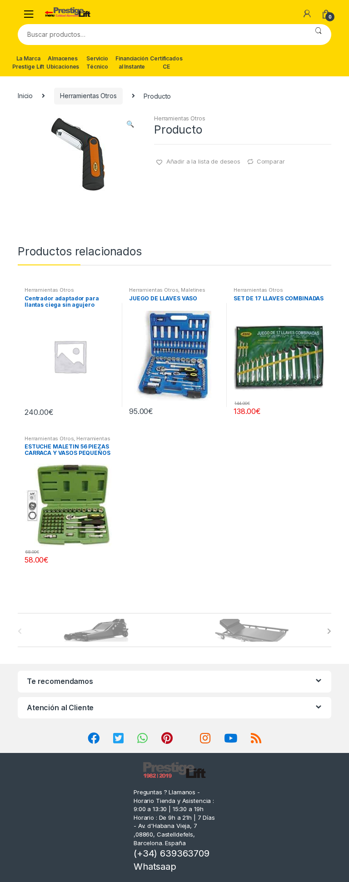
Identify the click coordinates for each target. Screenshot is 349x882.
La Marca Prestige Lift (28, 62)
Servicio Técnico (97, 62)
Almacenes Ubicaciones (62, 62)
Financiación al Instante (131, 62)
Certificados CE (166, 62)
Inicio (25, 96)
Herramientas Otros (88, 96)
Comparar (271, 161)
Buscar (318, 34)
